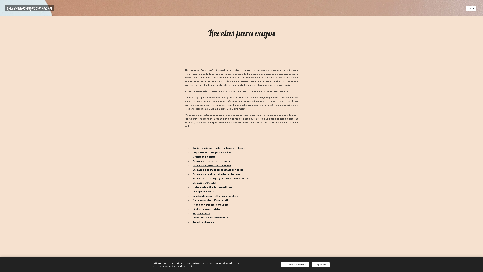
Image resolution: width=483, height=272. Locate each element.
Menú (472, 8)
